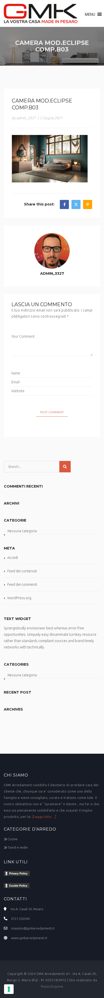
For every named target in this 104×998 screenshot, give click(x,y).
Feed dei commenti (22, 584)
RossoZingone (52, 986)
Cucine (12, 839)
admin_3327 (52, 273)
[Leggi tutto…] (44, 816)
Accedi (12, 558)
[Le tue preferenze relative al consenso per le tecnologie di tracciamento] (9, 989)
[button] (90, 14)
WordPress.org (19, 598)
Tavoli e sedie (18, 847)
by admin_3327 (24, 118)
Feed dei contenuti (22, 571)
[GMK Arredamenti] (40, 13)
